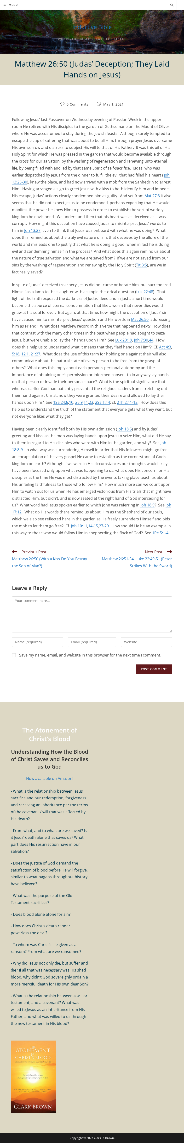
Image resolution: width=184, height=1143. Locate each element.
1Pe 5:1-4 (160, 533)
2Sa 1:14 (102, 402)
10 (71, 402)
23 (91, 402)
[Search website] (171, 5)
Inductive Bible (92, 27)
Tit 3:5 (141, 265)
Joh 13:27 (32, 230)
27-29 (104, 526)
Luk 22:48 (144, 291)
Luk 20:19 (123, 340)
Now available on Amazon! (49, 778)
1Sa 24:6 (60, 402)
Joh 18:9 (147, 505)
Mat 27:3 (152, 195)
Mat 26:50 (140, 319)
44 (151, 340)
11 (86, 402)
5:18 (15, 354)
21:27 (35, 354)
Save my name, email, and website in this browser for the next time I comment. (90, 655)
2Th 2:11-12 (127, 402)
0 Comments (77, 104)
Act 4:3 (165, 347)
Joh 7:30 (141, 340)
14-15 (93, 526)
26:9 (79, 402)
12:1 (25, 354)
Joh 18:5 (124, 429)
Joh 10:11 (79, 526)
